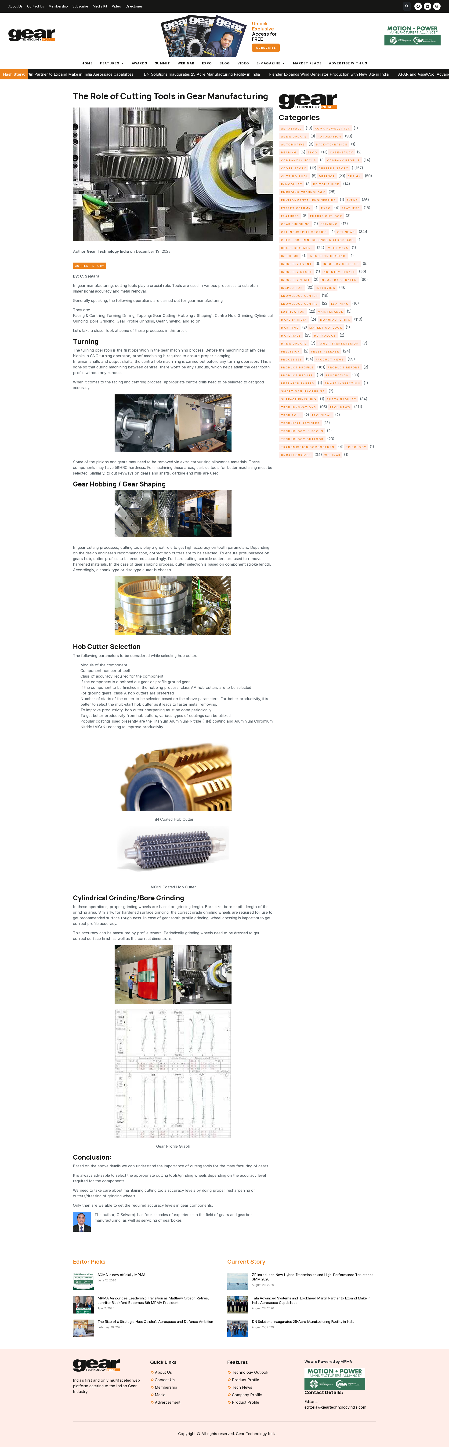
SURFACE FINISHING (298, 399)
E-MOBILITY (291, 184)
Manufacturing (335, 319)
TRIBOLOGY (356, 447)
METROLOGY (325, 335)
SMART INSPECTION (342, 383)
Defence (327, 176)
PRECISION (290, 351)
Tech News (340, 407)
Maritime (290, 327)
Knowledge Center (299, 295)
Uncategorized (296, 455)
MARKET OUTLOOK (325, 327)
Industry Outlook (341, 264)
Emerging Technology (303, 192)
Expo (207, 63)
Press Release (325, 351)
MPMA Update (294, 343)
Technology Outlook (302, 439)
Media (160, 1394)
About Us (15, 6)
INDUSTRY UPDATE (338, 272)
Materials (291, 335)
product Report (344, 367)
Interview (326, 287)
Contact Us (35, 6)
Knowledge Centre (299, 303)
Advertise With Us (348, 63)
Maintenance (331, 311)
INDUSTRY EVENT (296, 264)
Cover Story (293, 168)
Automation (329, 136)
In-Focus (290, 256)
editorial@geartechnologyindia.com (335, 1407)
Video (116, 6)
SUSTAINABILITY (341, 399)
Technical (321, 415)
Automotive (293, 144)
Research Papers (297, 383)
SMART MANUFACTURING (303, 391)
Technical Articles (300, 423)
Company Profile (343, 160)
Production (337, 375)
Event (352, 200)
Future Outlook (326, 216)
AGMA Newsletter (332, 128)
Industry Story (296, 272)
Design (354, 176)
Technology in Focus (302, 431)
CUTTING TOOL (294, 176)
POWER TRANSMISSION (338, 343)
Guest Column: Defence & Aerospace (317, 240)
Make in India (294, 319)
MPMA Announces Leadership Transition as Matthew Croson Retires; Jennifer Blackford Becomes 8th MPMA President (153, 1300)
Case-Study (341, 152)
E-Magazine (268, 63)
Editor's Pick (326, 184)
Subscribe (80, 6)
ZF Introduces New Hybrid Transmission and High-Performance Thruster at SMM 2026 (312, 1277)
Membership (58, 6)
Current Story (89, 265)
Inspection (292, 287)
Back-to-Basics (332, 144)
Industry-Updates (339, 280)
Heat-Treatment (297, 248)
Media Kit (100, 6)
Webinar (186, 63)
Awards (139, 63)
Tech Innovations (298, 407)
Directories (134, 6)
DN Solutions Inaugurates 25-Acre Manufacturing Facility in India (113, 74)
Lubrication (293, 311)
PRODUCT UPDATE (297, 375)
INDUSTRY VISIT (295, 280)
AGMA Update (294, 136)
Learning (340, 303)
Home (87, 63)
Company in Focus (298, 160)
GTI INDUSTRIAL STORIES (304, 232)
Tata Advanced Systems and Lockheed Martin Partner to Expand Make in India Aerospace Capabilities (311, 1300)
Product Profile (297, 367)
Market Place (307, 63)
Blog (225, 63)
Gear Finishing (295, 224)
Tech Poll (291, 415)
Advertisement (167, 1402)
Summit (162, 63)
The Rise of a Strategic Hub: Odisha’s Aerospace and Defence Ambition (155, 1321)
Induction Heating (327, 256)
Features (109, 63)
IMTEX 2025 (337, 248)
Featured (351, 208)
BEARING (289, 152)
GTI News (346, 232)
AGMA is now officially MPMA (121, 1275)
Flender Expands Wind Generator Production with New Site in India (240, 74)
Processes (291, 359)
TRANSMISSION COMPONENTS (308, 447)
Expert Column (296, 208)
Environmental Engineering (308, 200)
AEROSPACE (291, 128)
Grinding (329, 224)
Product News (330, 359)
